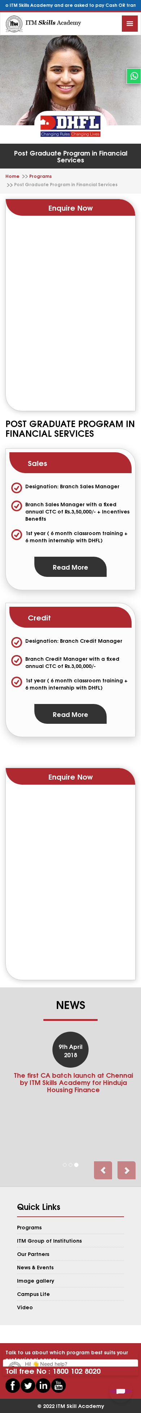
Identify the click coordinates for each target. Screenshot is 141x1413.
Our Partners (33, 1253)
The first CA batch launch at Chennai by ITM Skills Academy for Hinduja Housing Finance (73, 1082)
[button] (103, 1170)
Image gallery (35, 1280)
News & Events (35, 1267)
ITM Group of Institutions (49, 1240)
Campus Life (33, 1293)
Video (25, 1307)
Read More (70, 566)
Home (12, 175)
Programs (40, 175)
